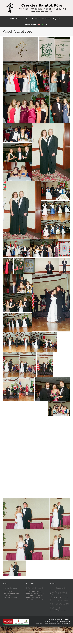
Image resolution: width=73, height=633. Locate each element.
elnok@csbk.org (12, 588)
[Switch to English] (39, 24)
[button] (46, 24)
